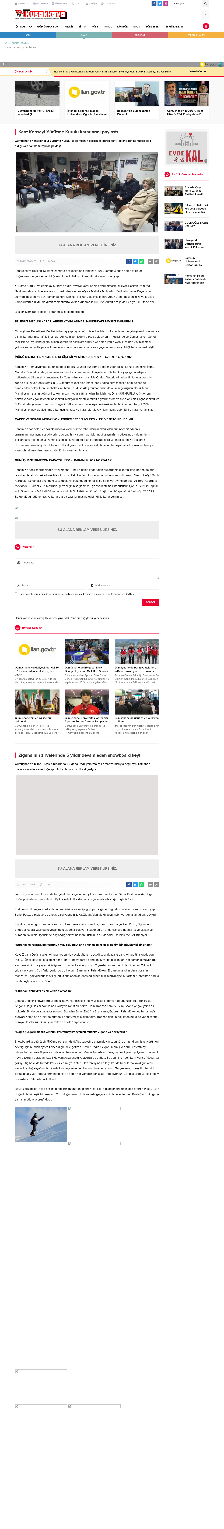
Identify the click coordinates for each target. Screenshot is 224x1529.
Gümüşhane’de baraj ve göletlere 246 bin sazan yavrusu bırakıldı (135, 669)
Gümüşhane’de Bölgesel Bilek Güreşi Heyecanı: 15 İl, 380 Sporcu (86, 669)
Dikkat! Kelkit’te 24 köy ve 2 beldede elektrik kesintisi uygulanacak (196, 210)
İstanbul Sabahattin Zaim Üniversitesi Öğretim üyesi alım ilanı (87, 114)
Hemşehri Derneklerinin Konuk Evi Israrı (194, 244)
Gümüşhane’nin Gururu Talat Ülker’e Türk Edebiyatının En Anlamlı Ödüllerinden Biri (185, 114)
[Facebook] (154, 3)
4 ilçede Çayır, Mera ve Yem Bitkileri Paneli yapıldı (194, 193)
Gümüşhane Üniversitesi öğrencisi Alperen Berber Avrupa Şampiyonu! (87, 719)
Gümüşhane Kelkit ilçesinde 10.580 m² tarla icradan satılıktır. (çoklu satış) (37, 671)
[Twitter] (160, 3)
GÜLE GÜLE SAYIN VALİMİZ (196, 224)
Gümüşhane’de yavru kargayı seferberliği (36, 112)
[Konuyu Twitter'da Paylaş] (135, 261)
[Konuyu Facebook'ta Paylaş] (129, 261)
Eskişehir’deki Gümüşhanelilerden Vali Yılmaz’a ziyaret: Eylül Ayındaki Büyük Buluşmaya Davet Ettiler (113, 71)
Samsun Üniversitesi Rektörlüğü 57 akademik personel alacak (196, 265)
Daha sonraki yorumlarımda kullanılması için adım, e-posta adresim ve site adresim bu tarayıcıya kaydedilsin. (76, 594)
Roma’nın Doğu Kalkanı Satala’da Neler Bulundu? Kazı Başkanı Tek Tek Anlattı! (195, 282)
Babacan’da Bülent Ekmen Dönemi (133, 112)
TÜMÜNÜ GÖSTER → (198, 71)
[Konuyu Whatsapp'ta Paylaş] (141, 261)
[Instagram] (165, 3)
